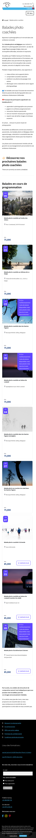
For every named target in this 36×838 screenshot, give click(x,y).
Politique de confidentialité (13, 734)
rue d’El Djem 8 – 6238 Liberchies (12, 757)
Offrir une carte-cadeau (12, 730)
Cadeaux (29, 9)
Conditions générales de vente (14, 737)
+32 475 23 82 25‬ (7, 807)
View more (20, 833)
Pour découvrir (9, 781)
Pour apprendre (10, 783)
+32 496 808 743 (27, 4)
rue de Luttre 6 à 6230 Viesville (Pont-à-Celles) (16, 752)
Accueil (6, 20)
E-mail (5, 770)
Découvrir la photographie (13, 723)
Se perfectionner (10, 727)
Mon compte (28, 6)
